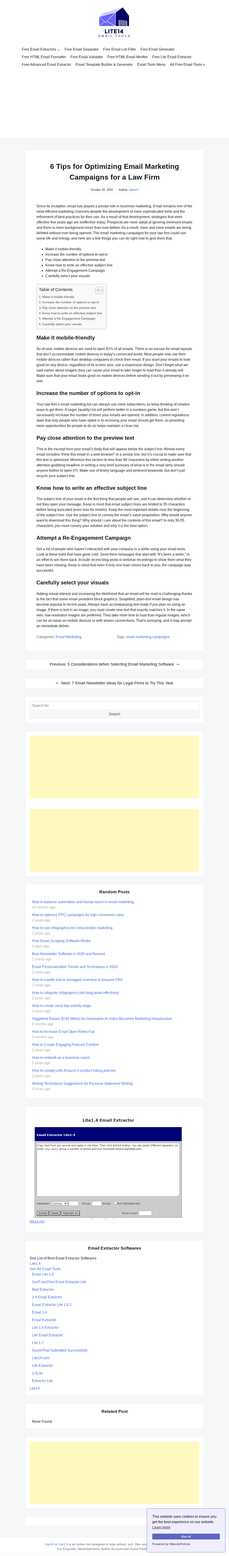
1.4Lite (37, 1373)
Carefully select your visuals (62, 324)
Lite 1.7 (38, 1343)
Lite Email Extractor (47, 1335)
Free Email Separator (82, 49)
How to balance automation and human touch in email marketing (83, 902)
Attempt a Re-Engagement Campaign (68, 318)
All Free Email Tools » (187, 64)
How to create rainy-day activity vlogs (61, 1006)
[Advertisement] (114, 102)
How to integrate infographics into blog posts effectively (75, 993)
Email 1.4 (39, 1312)
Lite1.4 (35, 1263)
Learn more (161, 1527)
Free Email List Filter (119, 49)
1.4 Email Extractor (47, 1297)
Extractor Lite (42, 1381)
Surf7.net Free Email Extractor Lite (59, 1282)
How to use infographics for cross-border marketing (72, 928)
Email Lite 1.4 (43, 1274)
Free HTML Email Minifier (127, 57)
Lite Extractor (42, 1365)
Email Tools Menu (151, 64)
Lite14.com (40, 1358)
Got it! (186, 1536)
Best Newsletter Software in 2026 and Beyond (68, 954)
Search (114, 714)
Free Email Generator (157, 49)
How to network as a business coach (61, 1057)
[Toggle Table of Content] (97, 290)
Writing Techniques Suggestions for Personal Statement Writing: (82, 1083)
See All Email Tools (45, 1269)
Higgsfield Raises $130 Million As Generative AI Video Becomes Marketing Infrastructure (102, 1019)
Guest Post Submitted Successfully (59, 1350)
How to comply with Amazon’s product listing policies (74, 1070)
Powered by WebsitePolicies (171, 1544)
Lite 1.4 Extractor (45, 1327)
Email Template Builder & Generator (104, 64)
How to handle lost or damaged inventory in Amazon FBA (77, 980)
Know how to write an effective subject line (72, 313)
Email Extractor (44, 1320)
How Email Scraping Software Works (61, 941)
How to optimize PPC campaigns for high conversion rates (78, 915)
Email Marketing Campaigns (148, 637)
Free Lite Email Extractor (171, 57)
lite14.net (37, 1221)
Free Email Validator (86, 57)
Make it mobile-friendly (58, 297)
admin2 (133, 189)
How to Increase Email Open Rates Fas (63, 1032)
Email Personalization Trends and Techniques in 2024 (75, 967)
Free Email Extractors (39, 49)
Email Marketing (68, 637)
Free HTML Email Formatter (44, 57)
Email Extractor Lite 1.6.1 (52, 1305)
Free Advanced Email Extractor (46, 64)
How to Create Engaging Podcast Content (65, 1045)
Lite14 (35, 1388)
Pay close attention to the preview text (69, 308)
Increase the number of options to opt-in (70, 302)
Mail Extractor (43, 1289)
